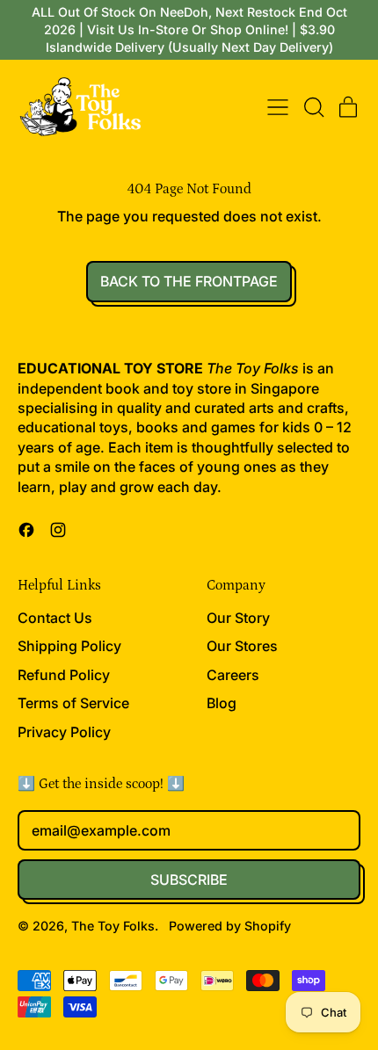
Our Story (238, 617)
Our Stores (242, 646)
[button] (313, 107)
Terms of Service (73, 703)
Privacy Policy (64, 732)
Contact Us (55, 617)
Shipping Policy (69, 646)
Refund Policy (64, 675)
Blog (221, 703)
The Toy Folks (113, 925)
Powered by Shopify (230, 925)
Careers (233, 675)
